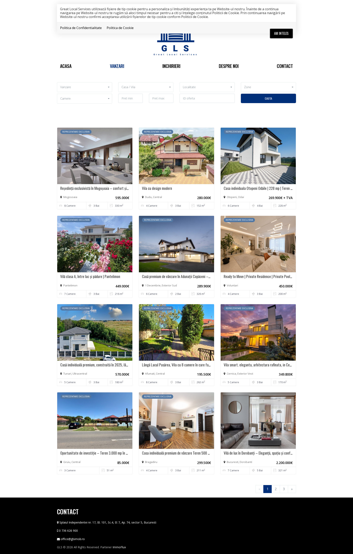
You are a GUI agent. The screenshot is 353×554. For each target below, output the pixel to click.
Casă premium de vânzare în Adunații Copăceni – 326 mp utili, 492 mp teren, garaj (198, 276)
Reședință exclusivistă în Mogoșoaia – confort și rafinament (101, 188)
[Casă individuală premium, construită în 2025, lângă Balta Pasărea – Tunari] (94, 332)
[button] (84, 87)
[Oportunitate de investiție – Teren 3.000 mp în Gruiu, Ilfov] (94, 420)
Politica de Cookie (120, 28)
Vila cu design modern (157, 188)
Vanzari (117, 66)
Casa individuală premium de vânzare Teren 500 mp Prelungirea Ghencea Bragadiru (199, 453)
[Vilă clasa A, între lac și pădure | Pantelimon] (94, 243)
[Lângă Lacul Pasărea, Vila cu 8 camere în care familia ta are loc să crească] (176, 332)
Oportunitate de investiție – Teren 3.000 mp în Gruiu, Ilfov (100, 453)
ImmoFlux (119, 547)
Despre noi (229, 66)
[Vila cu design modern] (176, 155)
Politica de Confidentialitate (81, 28)
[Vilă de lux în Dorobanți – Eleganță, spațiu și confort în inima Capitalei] (258, 420)
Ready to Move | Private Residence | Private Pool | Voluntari (264, 276)
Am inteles (281, 33)
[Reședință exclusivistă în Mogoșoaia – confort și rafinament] (94, 155)
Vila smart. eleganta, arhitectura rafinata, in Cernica (260, 364)
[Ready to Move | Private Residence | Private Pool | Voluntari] (258, 243)
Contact (285, 66)
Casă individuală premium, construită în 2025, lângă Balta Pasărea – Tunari (111, 364)
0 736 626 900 (68, 531)
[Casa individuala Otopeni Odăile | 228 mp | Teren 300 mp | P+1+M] (258, 155)
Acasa (65, 66)
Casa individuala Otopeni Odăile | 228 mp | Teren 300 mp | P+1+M (268, 188)
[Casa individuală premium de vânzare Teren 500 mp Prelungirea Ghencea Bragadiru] (176, 420)
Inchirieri (171, 66)
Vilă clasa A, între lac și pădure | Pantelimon (90, 276)
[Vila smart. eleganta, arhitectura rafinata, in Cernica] (258, 332)
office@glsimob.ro (73, 539)
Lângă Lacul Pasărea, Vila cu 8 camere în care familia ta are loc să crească (193, 364)
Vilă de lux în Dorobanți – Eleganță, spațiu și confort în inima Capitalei (271, 453)
